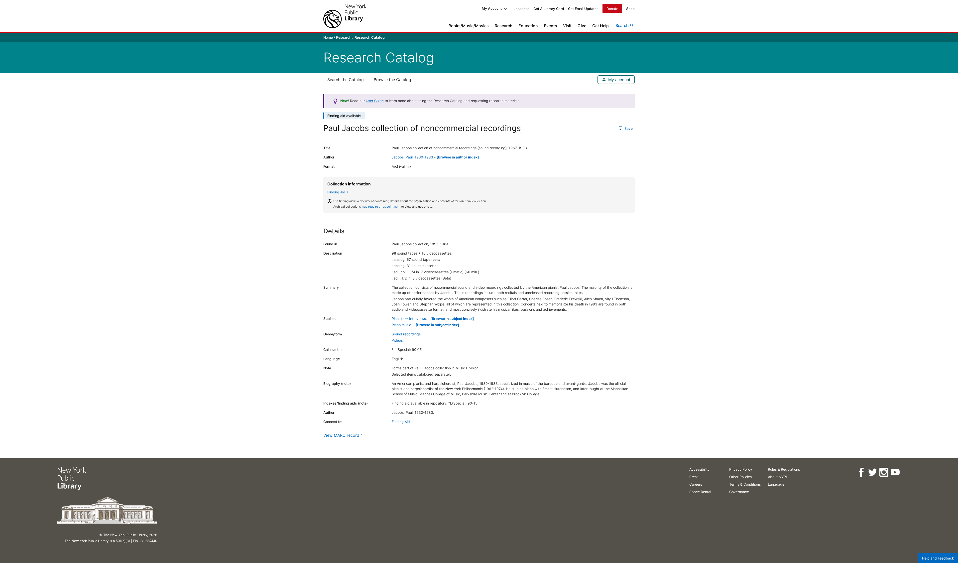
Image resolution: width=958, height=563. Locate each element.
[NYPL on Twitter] (872, 472)
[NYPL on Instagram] (884, 472)
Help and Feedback (938, 558)
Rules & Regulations (784, 469)
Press (693, 477)
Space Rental (700, 492)
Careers (695, 484)
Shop (630, 8)
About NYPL (778, 477)
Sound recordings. (407, 334)
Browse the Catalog (392, 79)
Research (503, 25)
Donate (612, 8)
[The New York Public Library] (344, 16)
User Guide (375, 101)
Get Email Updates (583, 8)
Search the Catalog (345, 79)
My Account (492, 8)
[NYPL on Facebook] (861, 472)
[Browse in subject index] (452, 318)
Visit (567, 25)
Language (776, 484)
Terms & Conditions (745, 484)
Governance (739, 492)
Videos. (398, 340)
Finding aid (336, 192)
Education (528, 25)
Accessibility (699, 469)
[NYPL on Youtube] (895, 472)
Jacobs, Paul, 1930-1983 (412, 157)
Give (582, 25)
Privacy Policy (740, 469)
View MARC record (341, 435)
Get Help (600, 25)
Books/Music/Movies (469, 25)
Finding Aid (401, 422)
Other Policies (740, 477)
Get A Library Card (548, 8)
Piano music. (402, 325)
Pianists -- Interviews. (409, 318)
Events (550, 25)
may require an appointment (380, 206)
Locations (521, 8)
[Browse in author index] (458, 157)
